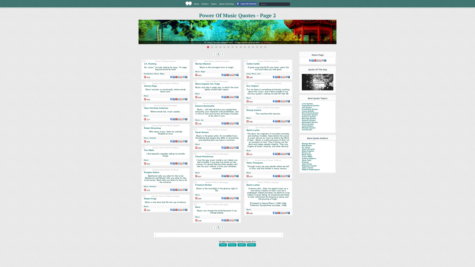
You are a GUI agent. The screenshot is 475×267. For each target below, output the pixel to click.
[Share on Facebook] (171, 77)
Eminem (305, 162)
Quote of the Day (226, 4)
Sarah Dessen (202, 132)
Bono (197, 207)
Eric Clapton (252, 86)
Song (248, 74)
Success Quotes (309, 117)
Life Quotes (307, 107)
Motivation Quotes (310, 122)
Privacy (232, 245)
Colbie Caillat (253, 64)
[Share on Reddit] (184, 77)
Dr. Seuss (306, 147)
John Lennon (307, 168)
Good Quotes (307, 126)
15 (265, 47)
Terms (223, 245)
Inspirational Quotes (310, 105)
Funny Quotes (308, 111)
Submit (241, 245)
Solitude (152, 138)
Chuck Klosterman (204, 156)
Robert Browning (152, 128)
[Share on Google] (176, 77)
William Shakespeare (311, 169)
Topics (214, 4)
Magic (162, 74)
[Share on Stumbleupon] (181, 77)
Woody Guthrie (253, 110)
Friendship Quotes (310, 109)
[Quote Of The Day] (318, 82)
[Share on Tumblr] (186, 77)
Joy (202, 120)
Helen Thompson (254, 163)
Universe (152, 186)
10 (245, 47)
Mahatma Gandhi (309, 166)
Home (196, 4)
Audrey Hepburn (309, 158)
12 (253, 47)
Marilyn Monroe (308, 144)
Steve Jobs (306, 160)
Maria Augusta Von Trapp (207, 84)
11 (249, 47)
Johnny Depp (150, 86)
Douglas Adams (151, 172)
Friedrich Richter (203, 185)
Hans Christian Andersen (156, 108)
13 (257, 47)
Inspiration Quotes (310, 115)
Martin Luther (253, 130)
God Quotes (307, 130)
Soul (259, 74)
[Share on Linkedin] (179, 77)
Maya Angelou (308, 151)
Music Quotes (308, 124)
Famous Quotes (309, 120)
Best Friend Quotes (310, 113)
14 (261, 47)
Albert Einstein (308, 149)
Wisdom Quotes (309, 128)
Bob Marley (307, 145)
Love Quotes (307, 104)
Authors (205, 4)
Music (156, 74)
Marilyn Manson (203, 64)
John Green (307, 164)
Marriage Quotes (309, 118)
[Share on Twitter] (174, 77)
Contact (251, 245)
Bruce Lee (306, 153)
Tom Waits (149, 150)
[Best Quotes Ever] (188, 3)
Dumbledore (148, 74)
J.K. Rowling (265, 42)
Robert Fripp (150, 199)
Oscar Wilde (307, 157)
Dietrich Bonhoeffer (205, 106)
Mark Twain (307, 155)
